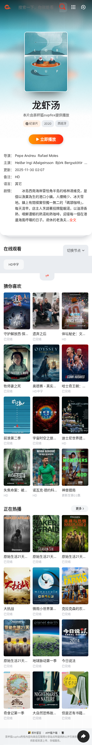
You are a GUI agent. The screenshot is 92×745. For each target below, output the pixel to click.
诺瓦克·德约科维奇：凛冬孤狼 (46, 490)
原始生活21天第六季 (46, 556)
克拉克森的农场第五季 (75, 608)
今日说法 (69, 661)
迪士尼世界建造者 (75, 438)
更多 (79, 508)
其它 (18, 184)
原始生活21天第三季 (17, 661)
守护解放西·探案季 (17, 334)
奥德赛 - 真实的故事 (46, 386)
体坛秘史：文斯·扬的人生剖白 (75, 334)
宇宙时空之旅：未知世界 (46, 438)
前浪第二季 (12, 438)
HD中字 (14, 264)
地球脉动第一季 (45, 661)
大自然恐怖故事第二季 (46, 713)
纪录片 (33, 123)
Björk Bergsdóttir (68, 163)
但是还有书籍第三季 (75, 713)
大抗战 (9, 608)
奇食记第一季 (14, 713)
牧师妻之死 (12, 386)
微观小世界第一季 (46, 608)
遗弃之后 (39, 334)
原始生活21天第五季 (17, 556)
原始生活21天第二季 (75, 556)
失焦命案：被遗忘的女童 (17, 490)
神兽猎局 (69, 490)
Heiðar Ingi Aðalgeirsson (34, 163)
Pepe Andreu (25, 155)
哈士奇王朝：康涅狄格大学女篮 (75, 386)
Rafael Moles (48, 155)
